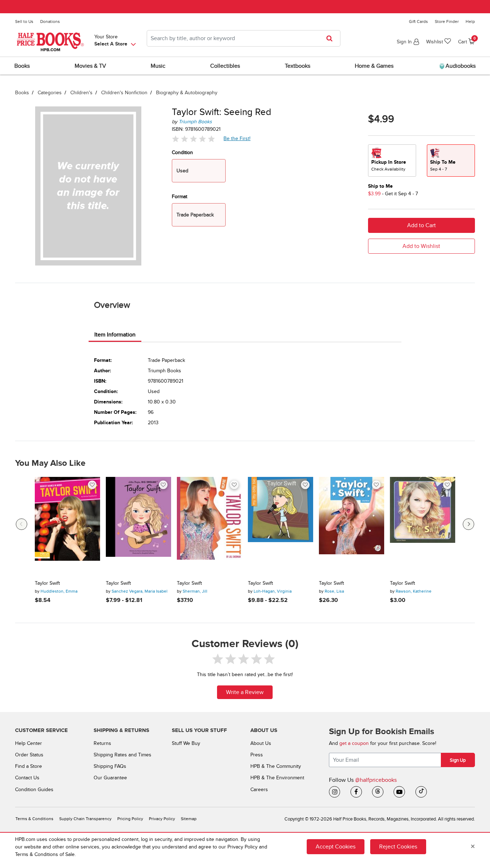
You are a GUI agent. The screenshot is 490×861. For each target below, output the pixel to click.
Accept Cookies (335, 846)
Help (470, 21)
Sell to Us (24, 21)
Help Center (28, 743)
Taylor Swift (47, 583)
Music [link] (158, 66)
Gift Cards (418, 21)
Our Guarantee (110, 778)
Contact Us (27, 778)
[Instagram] (334, 792)
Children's (81, 93)
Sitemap (189, 819)
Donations (50, 21)
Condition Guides (34, 789)
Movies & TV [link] (90, 66)
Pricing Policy (130, 819)
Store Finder (447, 21)
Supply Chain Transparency (85, 819)
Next (468, 524)
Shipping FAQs (110, 766)
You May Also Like (50, 463)
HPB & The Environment (277, 778)
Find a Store (28, 766)
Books (22, 93)
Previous (21, 524)
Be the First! (237, 138)
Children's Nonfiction (124, 93)
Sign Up (458, 760)
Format (179, 196)
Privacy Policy (162, 819)
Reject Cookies (398, 846)
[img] (193, 138)
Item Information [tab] (115, 334)
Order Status (29, 755)
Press (256, 755)
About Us (260, 743)
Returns (102, 743)
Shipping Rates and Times (122, 755)
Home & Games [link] (374, 66)
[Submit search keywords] (331, 38)
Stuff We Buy (186, 743)
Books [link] (22, 66)
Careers (259, 789)
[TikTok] (421, 792)
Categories (50, 93)
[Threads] (377, 792)
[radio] (392, 160)
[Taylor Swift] (67, 526)
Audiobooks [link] (460, 66)
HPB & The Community (275, 766)
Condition (182, 152)
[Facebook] (356, 792)
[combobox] (243, 38)
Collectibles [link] (225, 66)
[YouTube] (399, 792)
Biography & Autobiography (186, 93)
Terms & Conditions (34, 819)
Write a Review (245, 692)
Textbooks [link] (297, 66)
